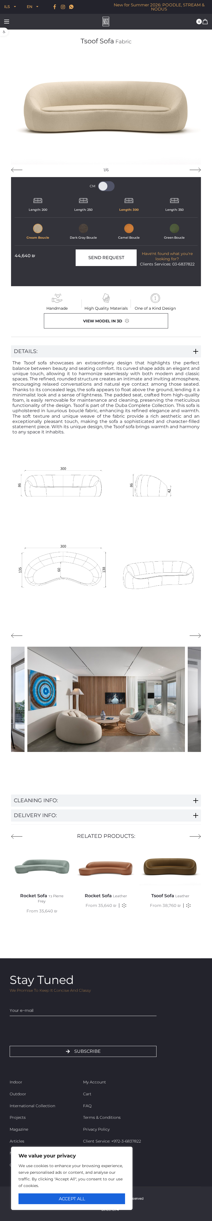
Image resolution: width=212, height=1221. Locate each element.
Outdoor (18, 1093)
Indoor (16, 1082)
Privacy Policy (96, 1129)
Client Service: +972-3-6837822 (112, 1141)
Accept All (72, 1198)
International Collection (32, 1105)
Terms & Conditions (102, 1117)
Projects (18, 1117)
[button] (4, 32)
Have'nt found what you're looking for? (167, 256)
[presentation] (16, 169)
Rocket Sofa (41, 898)
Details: (26, 351)
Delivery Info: (35, 815)
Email (16, 1000)
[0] (205, 21)
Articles (17, 1141)
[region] (71, 1178)
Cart (87, 1093)
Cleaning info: (36, 800)
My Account (94, 1082)
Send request (106, 257)
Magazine (19, 1129)
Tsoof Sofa (170, 895)
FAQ (87, 1105)
